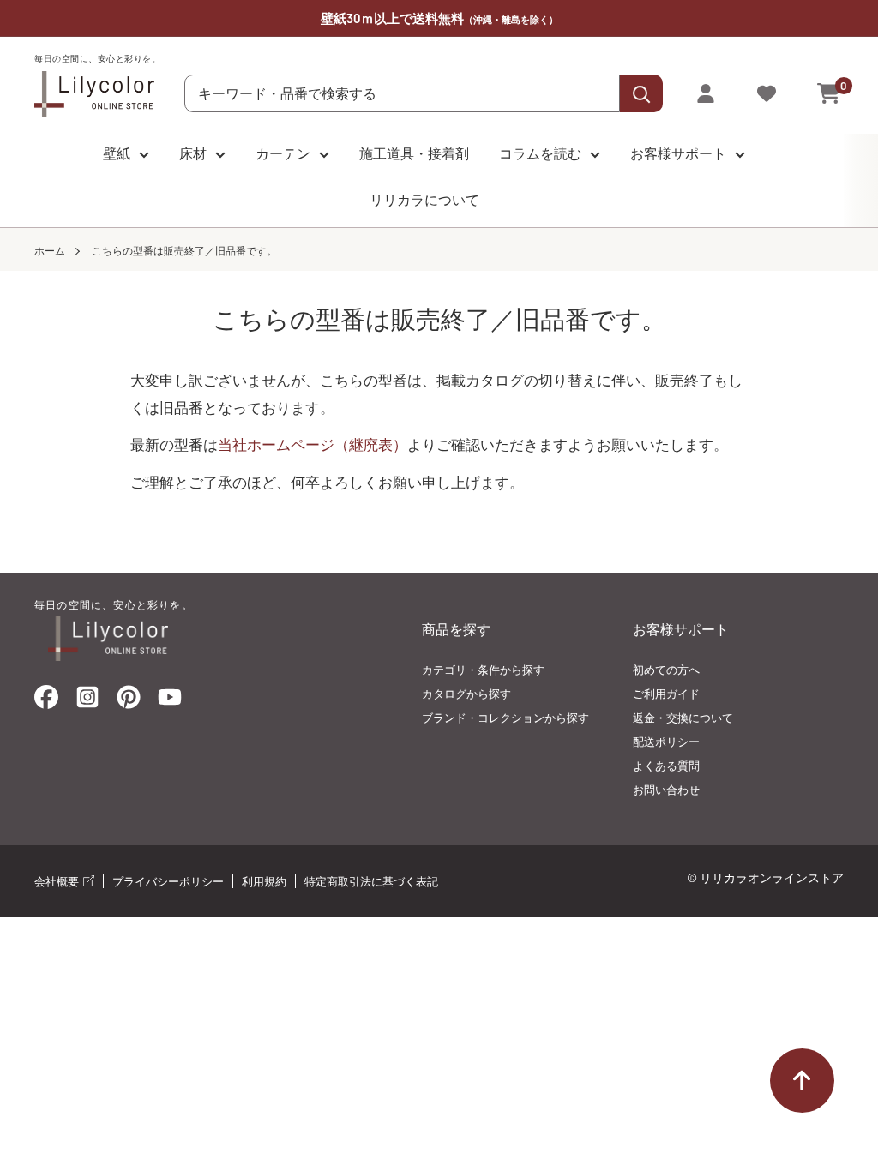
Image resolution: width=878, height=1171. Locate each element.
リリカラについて (424, 199)
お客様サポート (678, 153)
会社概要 (57, 881)
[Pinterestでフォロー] (129, 701)
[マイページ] (705, 93)
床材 (193, 153)
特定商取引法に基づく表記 (371, 881)
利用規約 (264, 881)
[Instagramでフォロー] (87, 702)
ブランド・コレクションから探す (505, 717)
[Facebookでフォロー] (46, 701)
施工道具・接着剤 (414, 153)
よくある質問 (666, 765)
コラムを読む (540, 153)
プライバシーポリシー (168, 881)
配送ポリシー (666, 741)
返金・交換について (683, 717)
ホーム (49, 250)
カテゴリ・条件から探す (483, 669)
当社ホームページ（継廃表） (312, 444)
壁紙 (116, 153)
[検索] (641, 93)
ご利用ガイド (666, 693)
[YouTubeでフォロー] (170, 702)
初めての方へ (666, 669)
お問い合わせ (666, 789)
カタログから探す (466, 693)
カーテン (283, 153)
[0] (829, 93)
